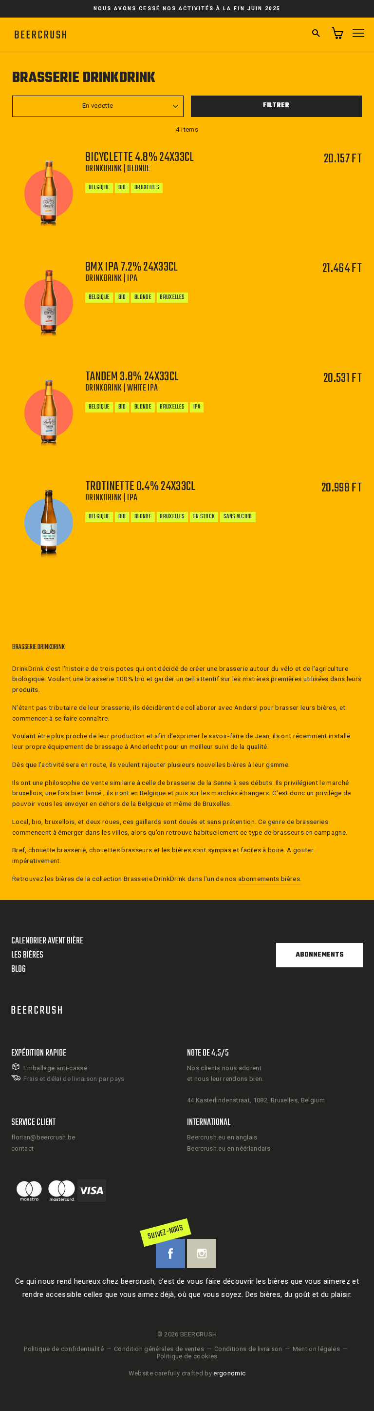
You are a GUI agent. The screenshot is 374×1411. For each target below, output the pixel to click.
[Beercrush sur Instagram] (201, 1253)
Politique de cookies (187, 1356)
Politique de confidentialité (64, 1348)
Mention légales (316, 1348)
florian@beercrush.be (43, 1137)
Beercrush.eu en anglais (222, 1137)
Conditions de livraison (248, 1348)
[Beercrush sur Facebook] (170, 1253)
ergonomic (229, 1373)
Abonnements (319, 954)
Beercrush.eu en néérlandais (228, 1148)
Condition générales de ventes (159, 1348)
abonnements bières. (269, 878)
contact (22, 1148)
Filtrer (276, 105)
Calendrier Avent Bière (47, 941)
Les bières (27, 955)
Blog (18, 969)
